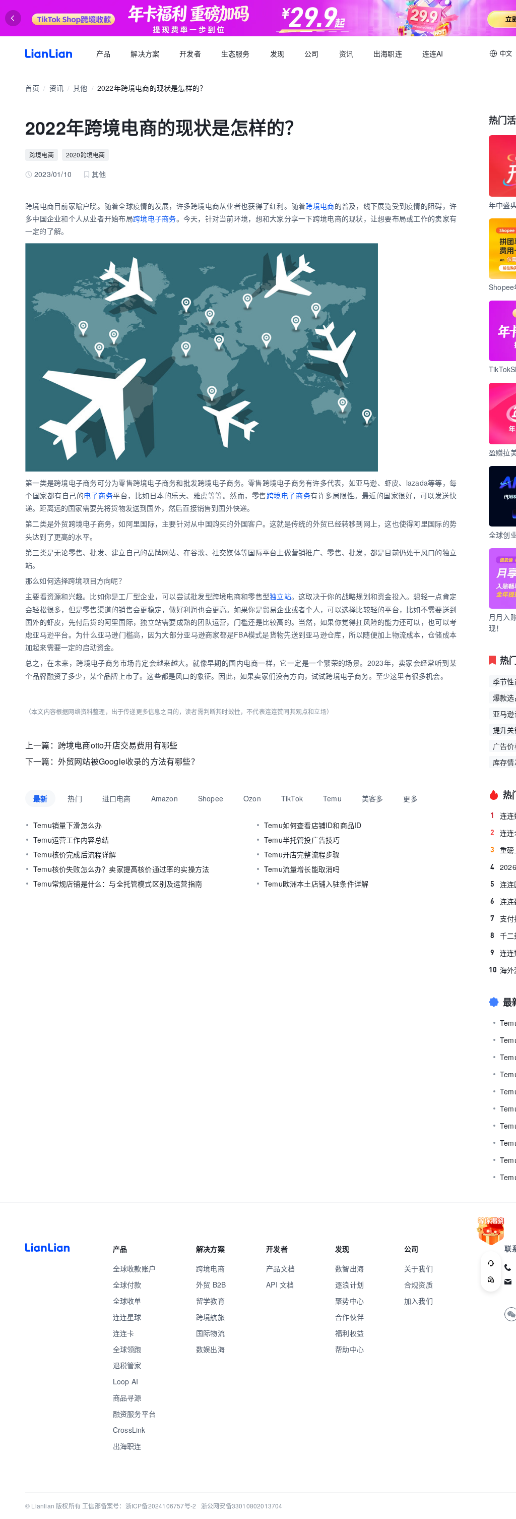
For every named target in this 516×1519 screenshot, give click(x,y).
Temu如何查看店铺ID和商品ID (312, 825)
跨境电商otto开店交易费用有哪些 (117, 745)
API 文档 (280, 1284)
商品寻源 (127, 1397)
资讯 (346, 53)
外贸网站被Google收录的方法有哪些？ (128, 761)
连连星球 (127, 1317)
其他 (80, 88)
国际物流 (210, 1333)
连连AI (432, 53)
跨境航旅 (210, 1317)
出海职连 (387, 53)
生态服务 (235, 53)
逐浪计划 (349, 1284)
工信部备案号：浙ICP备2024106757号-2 (139, 1505)
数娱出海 (210, 1349)
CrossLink (129, 1430)
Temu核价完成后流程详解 (74, 854)
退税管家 (127, 1365)
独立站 (280, 596)
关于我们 (418, 1268)
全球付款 (127, 1284)
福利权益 (349, 1333)
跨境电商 (41, 154)
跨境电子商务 (154, 218)
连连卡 (124, 1333)
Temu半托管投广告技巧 (302, 840)
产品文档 (280, 1268)
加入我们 (418, 1301)
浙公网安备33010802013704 (242, 1505)
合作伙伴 (349, 1317)
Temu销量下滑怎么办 (67, 825)
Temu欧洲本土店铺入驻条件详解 (316, 884)
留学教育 (210, 1301)
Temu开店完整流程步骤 (302, 854)
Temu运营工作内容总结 (71, 840)
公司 (311, 53)
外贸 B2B (211, 1284)
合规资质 (418, 1284)
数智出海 (349, 1268)
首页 (48, 53)
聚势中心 (349, 1301)
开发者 (190, 53)
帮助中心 (349, 1349)
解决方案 (145, 53)
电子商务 (98, 495)
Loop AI (125, 1381)
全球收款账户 (134, 1268)
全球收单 (127, 1301)
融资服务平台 (134, 1414)
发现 (277, 53)
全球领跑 (127, 1349)
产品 (103, 53)
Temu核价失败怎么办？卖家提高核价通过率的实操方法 (121, 869)
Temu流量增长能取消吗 (302, 869)
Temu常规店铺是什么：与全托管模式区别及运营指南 (117, 884)
